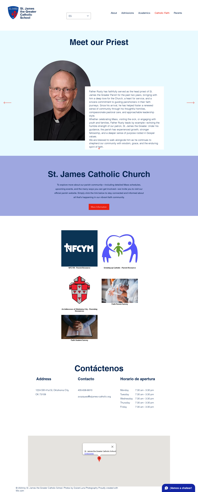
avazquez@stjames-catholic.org (94, 396)
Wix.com (20, 490)
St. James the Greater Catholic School (28, 13)
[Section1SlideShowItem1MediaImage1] (99, 148)
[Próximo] (190, 103)
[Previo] (7, 103)
